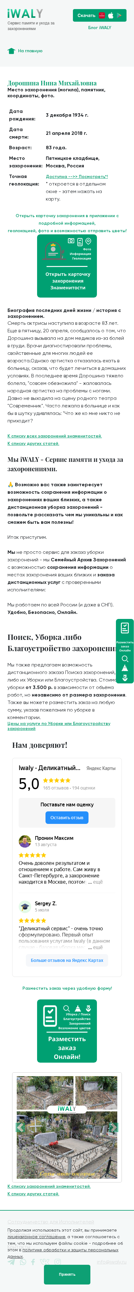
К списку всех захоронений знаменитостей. (54, 436)
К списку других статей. (33, 443)
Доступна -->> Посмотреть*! (77, 176)
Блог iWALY (99, 27)
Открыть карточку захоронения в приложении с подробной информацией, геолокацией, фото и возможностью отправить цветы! (67, 223)
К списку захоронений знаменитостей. (49, 1186)
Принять (67, 1274)
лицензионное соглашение (36, 1236)
